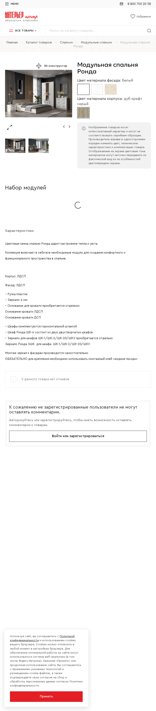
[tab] (19, 231)
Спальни (66, 42)
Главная (12, 42)
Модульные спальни (96, 42)
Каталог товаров (39, 42)
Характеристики (19, 230)
